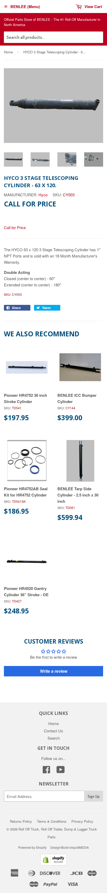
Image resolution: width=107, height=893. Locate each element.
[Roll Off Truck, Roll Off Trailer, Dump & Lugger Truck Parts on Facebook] (46, 771)
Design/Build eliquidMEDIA (69, 847)
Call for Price (15, 227)
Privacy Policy (82, 821)
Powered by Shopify (32, 847)
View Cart (93, 6)
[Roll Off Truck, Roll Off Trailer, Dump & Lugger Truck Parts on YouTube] (61, 771)
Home (8, 51)
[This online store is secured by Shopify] (53, 863)
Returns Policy (21, 821)
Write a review (53, 671)
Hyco (43, 194)
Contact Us (53, 730)
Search (54, 738)
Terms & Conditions (51, 821)
